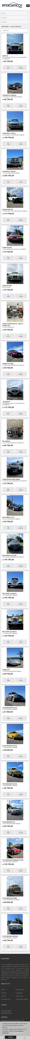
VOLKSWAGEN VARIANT (10, 936)
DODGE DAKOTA (14, 210)
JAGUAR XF (13, 403)
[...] (7, 979)
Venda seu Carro (6, 999)
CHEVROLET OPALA (13, 134)
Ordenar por (6, 30)
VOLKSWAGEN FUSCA (10, 708)
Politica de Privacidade (22, 999)
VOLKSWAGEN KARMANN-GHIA (12, 860)
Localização (19, 993)
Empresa (4, 993)
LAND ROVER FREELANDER (14, 480)
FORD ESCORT (14, 248)
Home (3, 989)
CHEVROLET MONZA (12, 96)
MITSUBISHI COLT (11, 518)
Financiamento (20, 989)
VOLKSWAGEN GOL (11, 822)
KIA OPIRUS (13, 442)
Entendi (10, 1037)
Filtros (4, 13)
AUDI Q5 (14, 57)
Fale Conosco (19, 996)
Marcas (4, 17)
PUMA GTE (11, 670)
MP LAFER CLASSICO (10, 594)
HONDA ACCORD (13, 364)
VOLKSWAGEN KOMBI (11, 898)
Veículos (4, 996)
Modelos (4, 22)
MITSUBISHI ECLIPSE (13, 556)
